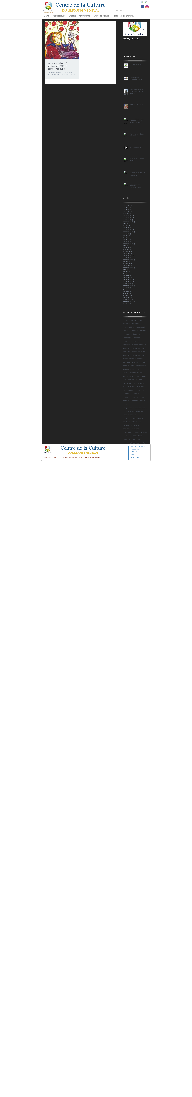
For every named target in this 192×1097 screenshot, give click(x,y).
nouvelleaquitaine (135, 436)
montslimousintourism (131, 429)
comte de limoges (129, 373)
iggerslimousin (138, 397)
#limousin (140, 320)
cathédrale (127, 345)
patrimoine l (127, 443)
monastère (135, 425)
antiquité (142, 331)
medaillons (140, 422)
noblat (125, 436)
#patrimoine (136, 324)
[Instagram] (147, 6)
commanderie (141, 366)
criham (138, 376)
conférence (141, 373)
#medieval (126, 324)
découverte (127, 380)
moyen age (127, 432)
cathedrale (135, 341)
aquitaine (126, 334)
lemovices (142, 401)
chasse (125, 359)
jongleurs (126, 401)
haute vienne (139, 390)
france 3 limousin (129, 387)
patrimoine (136, 439)
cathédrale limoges (139, 345)
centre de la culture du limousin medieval (135, 352)
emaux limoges (137, 380)
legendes (134, 401)
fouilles (141, 383)
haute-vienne (127, 394)
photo (142, 443)
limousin (139, 411)
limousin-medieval (129, 415)
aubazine (126, 341)
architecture (135, 334)
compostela (127, 369)
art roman (136, 338)
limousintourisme (129, 418)
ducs (144, 376)
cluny (125, 366)
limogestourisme (129, 411)
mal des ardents (129, 422)
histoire (136, 394)
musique (135, 432)
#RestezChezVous (129, 320)
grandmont (141, 387)
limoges (125, 404)
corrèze (125, 376)
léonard (140, 418)
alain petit (126, 331)
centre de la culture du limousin (135, 348)
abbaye (125, 327)
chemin (140, 359)
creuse (131, 376)
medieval (126, 425)
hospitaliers (127, 397)
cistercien (136, 362)
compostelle (136, 369)
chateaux (132, 359)
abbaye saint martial (137, 327)
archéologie (127, 338)
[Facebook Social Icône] (142, 6)
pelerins (136, 443)
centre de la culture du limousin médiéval (135, 355)
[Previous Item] (126, 29)
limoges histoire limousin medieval (135, 408)
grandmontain (128, 390)
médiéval (143, 432)
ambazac (134, 331)
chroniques (127, 362)
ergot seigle (127, 383)
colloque (131, 366)
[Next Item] (143, 29)
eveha (135, 383)
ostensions (127, 439)
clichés (143, 362)
